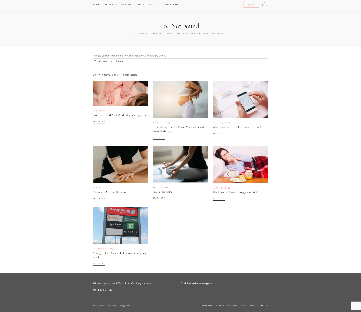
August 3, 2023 (221, 123)
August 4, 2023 (161, 123)
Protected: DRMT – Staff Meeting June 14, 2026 (119, 115)
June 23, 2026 (100, 111)
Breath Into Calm (162, 191)
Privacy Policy (207, 305)
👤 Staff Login (263, 305)
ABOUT (152, 4)
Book (251, 4)
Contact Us (171, 4)
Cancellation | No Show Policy (226, 305)
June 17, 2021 (100, 188)
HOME (96, 4)
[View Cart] (263, 4)
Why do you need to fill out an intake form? (237, 127)
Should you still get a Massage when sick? (235, 192)
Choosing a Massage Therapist (109, 192)
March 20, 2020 (221, 188)
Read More (99, 122)
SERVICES (109, 4)
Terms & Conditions (247, 305)
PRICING (126, 4)
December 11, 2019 (103, 249)
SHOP (141, 4)
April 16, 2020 (161, 187)
